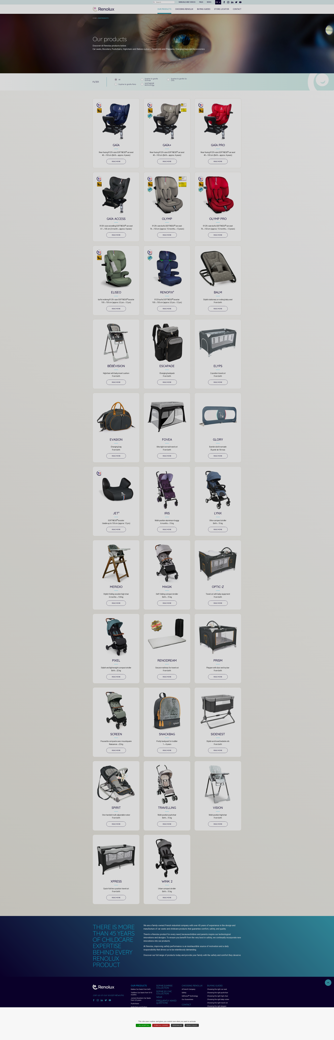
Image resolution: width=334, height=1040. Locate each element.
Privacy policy (191, 1025)
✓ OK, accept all (143, 1025)
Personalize (177, 1025)
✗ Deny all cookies (161, 1025)
